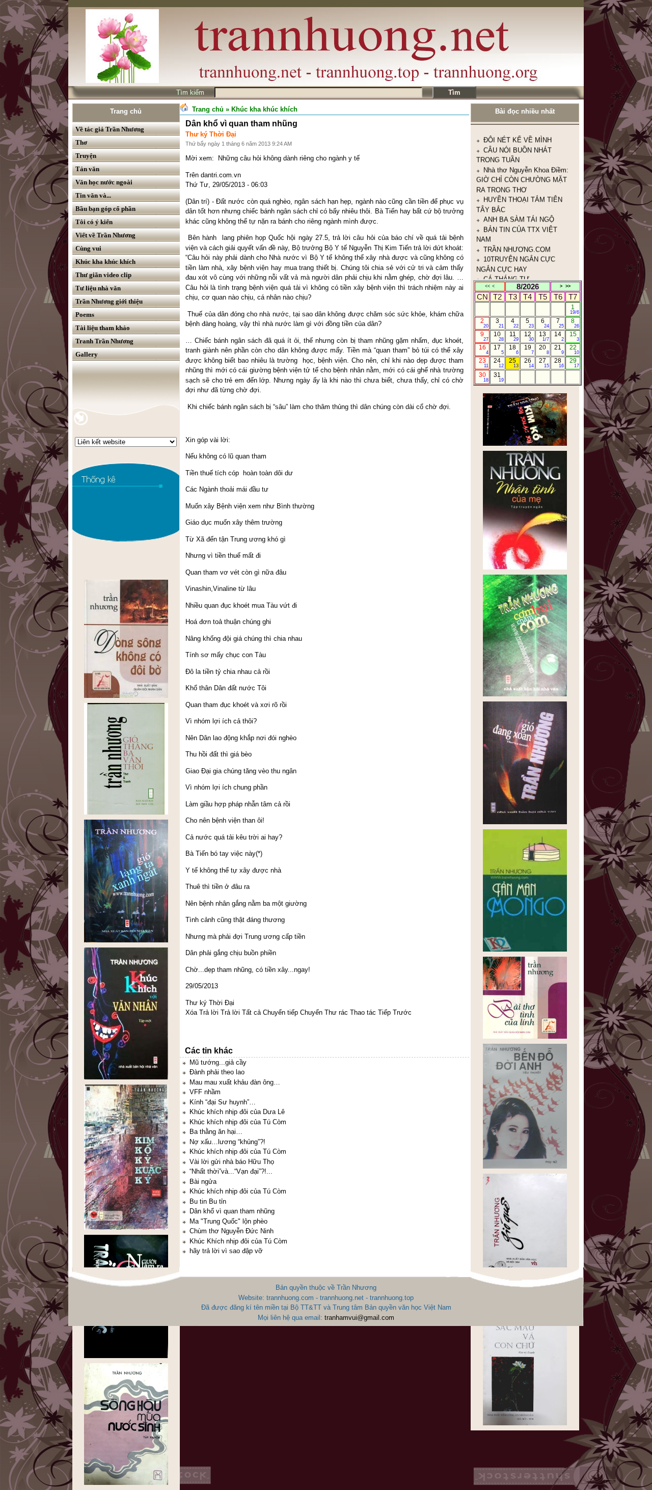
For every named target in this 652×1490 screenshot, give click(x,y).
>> (567, 286)
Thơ (81, 142)
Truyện (85, 155)
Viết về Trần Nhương (105, 235)
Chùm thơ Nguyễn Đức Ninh (231, 1231)
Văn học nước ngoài (103, 182)
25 (514, 362)
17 (498, 349)
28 (559, 362)
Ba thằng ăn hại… (215, 1131)
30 (483, 377)
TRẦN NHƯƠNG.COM (517, 195)
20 (544, 349)
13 (544, 336)
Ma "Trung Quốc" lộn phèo (228, 1221)
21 (559, 349)
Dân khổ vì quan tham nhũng (232, 1211)
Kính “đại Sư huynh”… (222, 1102)
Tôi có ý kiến (94, 222)
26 (529, 362)
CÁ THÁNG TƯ (506, 225)
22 (574, 349)
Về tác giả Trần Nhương (109, 129)
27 (544, 362)
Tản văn (87, 169)
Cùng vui (88, 248)
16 (483, 349)
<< (487, 286)
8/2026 (528, 286)
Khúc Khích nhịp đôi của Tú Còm (238, 1241)
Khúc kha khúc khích (105, 261)
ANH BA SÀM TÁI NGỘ (518, 165)
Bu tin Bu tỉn (207, 1201)
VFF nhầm (205, 1092)
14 (559, 336)
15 (574, 336)
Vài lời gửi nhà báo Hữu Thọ (231, 1162)
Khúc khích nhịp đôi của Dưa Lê (237, 1112)
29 (574, 362)
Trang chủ (126, 111)
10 (498, 336)
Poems (84, 314)
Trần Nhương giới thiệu (109, 301)
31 (498, 377)
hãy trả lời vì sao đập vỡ (226, 1251)
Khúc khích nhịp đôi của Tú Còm (237, 1122)
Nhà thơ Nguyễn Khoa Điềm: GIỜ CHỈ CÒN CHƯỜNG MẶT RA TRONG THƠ (522, 125)
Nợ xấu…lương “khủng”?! (227, 1142)
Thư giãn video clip (103, 275)
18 (514, 349)
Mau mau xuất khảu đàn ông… (234, 1082)
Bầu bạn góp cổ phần (105, 208)
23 (483, 362)
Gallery (86, 354)
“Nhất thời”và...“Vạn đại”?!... (231, 1171)
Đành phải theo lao (216, 1072)
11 (514, 336)
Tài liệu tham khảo (102, 328)
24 (498, 362)
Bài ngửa (202, 1181)
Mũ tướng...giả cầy (218, 1062)
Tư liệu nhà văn (98, 288)
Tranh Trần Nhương (104, 341)
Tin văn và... (93, 195)
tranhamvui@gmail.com (359, 1317)
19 (529, 349)
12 (529, 336)
